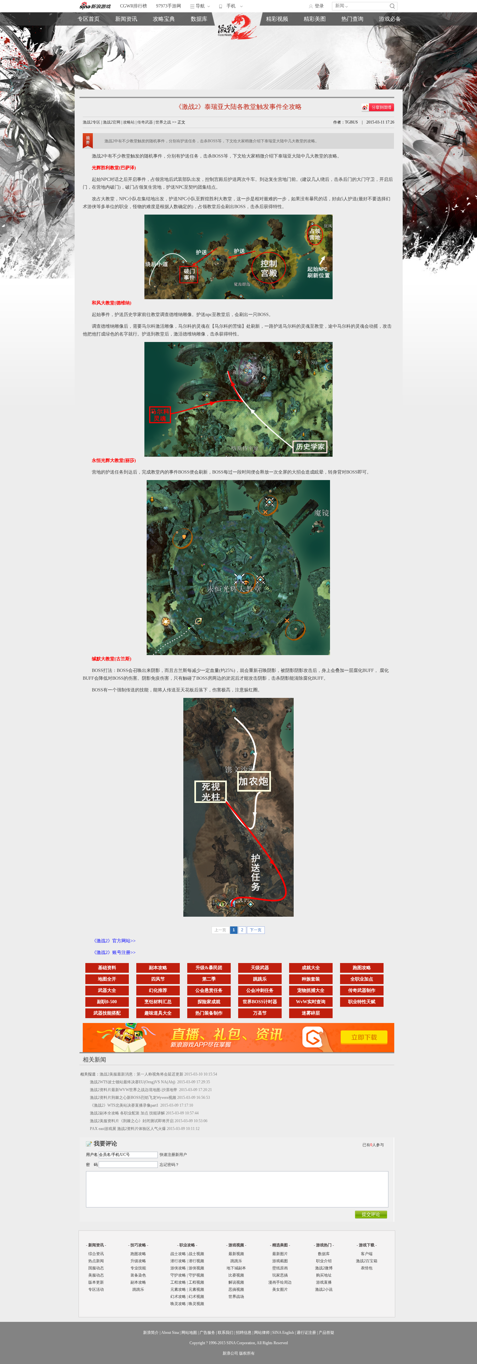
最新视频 (236, 1254)
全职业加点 (361, 979)
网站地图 (189, 1332)
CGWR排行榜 (133, 6)
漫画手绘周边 (280, 1282)
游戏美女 (277, 31)
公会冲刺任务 (260, 990)
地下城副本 (236, 1268)
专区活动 (96, 1289)
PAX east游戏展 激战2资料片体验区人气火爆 (128, 1128)
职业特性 (199, 46)
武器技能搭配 (107, 1013)
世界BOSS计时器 (260, 1001)
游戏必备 (390, 19)
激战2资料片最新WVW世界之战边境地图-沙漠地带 (134, 1090)
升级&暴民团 (209, 967)
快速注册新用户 (173, 1154)
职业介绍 (164, 38)
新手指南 (164, 31)
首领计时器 (390, 38)
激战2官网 (111, 122)
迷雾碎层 (311, 1013)
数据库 (199, 19)
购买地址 (352, 38)
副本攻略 (158, 967)
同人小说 (352, 53)
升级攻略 (138, 1261)
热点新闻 (126, 38)
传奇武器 (145, 122)
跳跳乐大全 (164, 53)
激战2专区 (91, 122)
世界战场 (236, 1296)
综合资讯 (96, 1254)
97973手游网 (168, 6)
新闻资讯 (126, 19)
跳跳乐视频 (314, 38)
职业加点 (164, 46)
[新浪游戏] (95, 6)
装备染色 (138, 1275)
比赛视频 (236, 1275)
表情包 (390, 46)
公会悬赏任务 (209, 990)
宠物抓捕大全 (310, 990)
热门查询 (352, 19)
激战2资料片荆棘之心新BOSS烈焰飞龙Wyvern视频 (133, 1097)
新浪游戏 (89, 46)
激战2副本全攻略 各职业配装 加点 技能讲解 (127, 1113)
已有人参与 (373, 1145)
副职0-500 (107, 1001)
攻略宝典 (164, 19)
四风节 (158, 979)
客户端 (390, 31)
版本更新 (126, 53)
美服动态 (126, 46)
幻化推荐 (158, 990)
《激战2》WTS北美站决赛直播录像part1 (124, 1105)
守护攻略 (178, 1275)
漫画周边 (277, 61)
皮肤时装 (199, 38)
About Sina (170, 1332)
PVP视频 (315, 46)
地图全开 (107, 979)
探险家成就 (209, 1001)
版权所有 (247, 1353)
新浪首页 (89, 53)
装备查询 (199, 31)
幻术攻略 (178, 1296)
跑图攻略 (362, 967)
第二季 (209, 979)
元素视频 (196, 1289)
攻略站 (129, 122)
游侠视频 (196, 1268)
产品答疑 (326, 1332)
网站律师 (262, 1332)
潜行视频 (196, 1261)
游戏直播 (352, 46)
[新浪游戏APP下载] (242, 1051)
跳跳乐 (260, 979)
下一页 (256, 930)
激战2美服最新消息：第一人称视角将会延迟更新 (141, 1074)
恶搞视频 (315, 61)
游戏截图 (277, 38)
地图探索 (164, 61)
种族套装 (311, 979)
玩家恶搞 (277, 53)
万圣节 (260, 1013)
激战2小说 (324, 1289)
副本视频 (315, 31)
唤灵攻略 (178, 1303)
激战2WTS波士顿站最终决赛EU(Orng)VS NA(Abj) (133, 1082)
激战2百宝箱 (366, 1261)
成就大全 (311, 967)
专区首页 (89, 31)
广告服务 (207, 1332)
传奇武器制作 (361, 990)
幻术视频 (196, 1296)
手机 (231, 6)
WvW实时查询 (310, 1001)
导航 (200, 6)
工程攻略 (178, 1282)
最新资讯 (126, 31)
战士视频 (196, 1254)
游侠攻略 (178, 1268)
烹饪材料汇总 (158, 1001)
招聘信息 (243, 1332)
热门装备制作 (209, 1013)
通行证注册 (306, 1332)
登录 (319, 6)
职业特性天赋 (361, 1001)
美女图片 (280, 1289)
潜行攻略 (178, 1261)
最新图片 (280, 1254)
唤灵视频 (196, 1303)
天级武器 (260, 967)
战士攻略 (178, 1254)
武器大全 (107, 990)
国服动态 (96, 1268)
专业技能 (138, 1268)
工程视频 (196, 1282)
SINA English (283, 1332)
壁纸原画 (277, 46)
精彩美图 (315, 19)
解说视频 (315, 53)
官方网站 (89, 38)
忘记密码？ (169, 1164)
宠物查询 (199, 53)
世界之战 (163, 122)
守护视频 (196, 1275)
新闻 (339, 5)
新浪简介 (151, 1332)
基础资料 (107, 967)
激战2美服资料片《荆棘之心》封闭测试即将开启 (132, 1121)
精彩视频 (277, 19)
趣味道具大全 (158, 1013)
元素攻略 (178, 1289)
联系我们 (225, 1332)
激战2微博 (352, 31)
